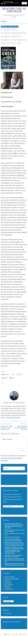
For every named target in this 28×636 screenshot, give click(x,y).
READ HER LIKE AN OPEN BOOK (14, 10)
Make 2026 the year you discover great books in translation (13, 555)
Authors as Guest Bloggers (12, 578)
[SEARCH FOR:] (14, 468)
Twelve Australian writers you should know (15, 534)
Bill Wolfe (15, 26)
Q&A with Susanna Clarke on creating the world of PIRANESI (13, 539)
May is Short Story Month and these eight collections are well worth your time (14, 560)
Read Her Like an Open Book (11, 622)
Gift (24, 3)
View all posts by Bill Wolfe (13, 417)
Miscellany (7, 587)
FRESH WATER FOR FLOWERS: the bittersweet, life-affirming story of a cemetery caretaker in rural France (14, 543)
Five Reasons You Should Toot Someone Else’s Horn (20, 426)
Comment (22, 450)
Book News (7, 581)
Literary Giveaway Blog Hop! (12, 537)
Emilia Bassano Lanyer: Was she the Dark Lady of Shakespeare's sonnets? (14, 564)
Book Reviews (8, 583)
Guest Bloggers (9, 585)
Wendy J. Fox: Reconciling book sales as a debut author (14, 530)
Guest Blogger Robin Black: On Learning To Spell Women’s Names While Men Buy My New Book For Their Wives (14, 526)
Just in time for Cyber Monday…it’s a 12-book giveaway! (7, 426)
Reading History (9, 589)
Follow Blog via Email (10, 490)
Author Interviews (9, 576)
